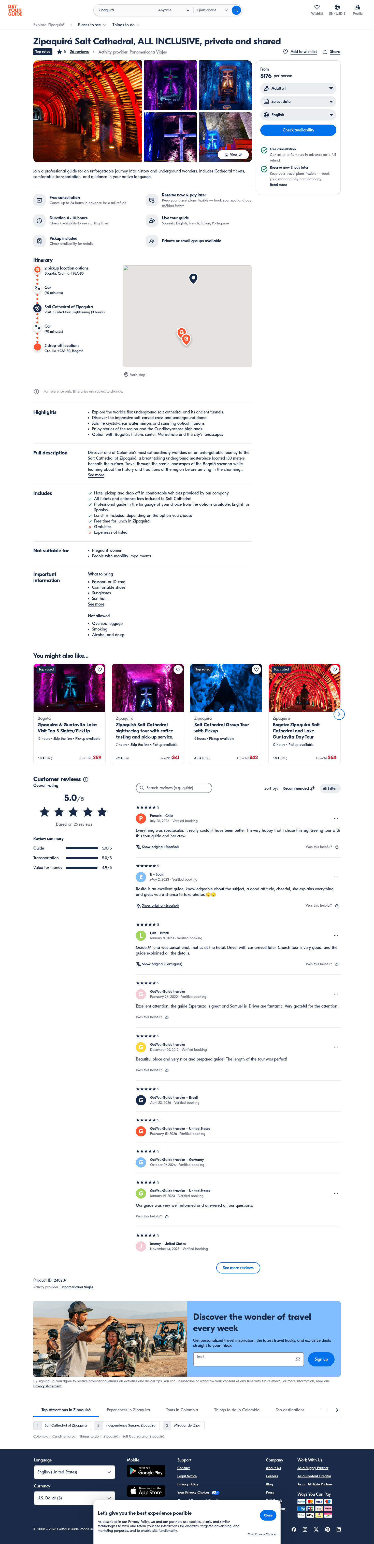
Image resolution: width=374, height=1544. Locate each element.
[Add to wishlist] (99, 669)
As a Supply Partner (312, 1468)
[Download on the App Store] (146, 1492)
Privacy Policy (187, 1484)
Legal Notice (187, 1476)
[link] (69, 714)
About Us (273, 1468)
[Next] (339, 714)
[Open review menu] (336, 818)
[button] (72, 52)
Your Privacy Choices (193, 1492)
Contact (183, 1468)
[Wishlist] (317, 7)
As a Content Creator (314, 1476)
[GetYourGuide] (15, 10)
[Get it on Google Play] (146, 1472)
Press (270, 1492)
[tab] (66, 1410)
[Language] (337, 7)
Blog (269, 1484)
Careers (272, 1476)
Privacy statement (47, 1386)
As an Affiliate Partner (314, 1484)
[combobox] (299, 788)
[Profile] (358, 7)
